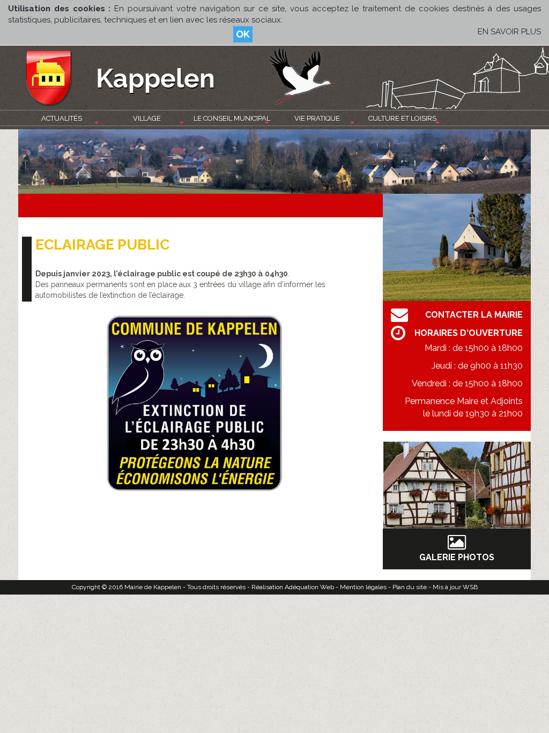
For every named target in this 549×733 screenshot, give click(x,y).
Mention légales (363, 587)
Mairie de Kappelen (152, 587)
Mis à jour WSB (455, 587)
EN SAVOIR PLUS (509, 31)
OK (243, 34)
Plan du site (409, 587)
